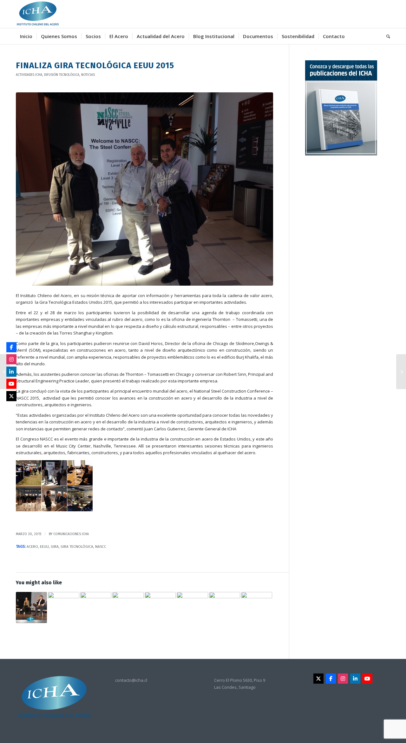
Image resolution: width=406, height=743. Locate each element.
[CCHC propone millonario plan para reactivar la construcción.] (192, 607)
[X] (318, 678)
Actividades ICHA (29, 75)
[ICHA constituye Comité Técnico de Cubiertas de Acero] (256, 601)
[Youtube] (367, 678)
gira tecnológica (77, 546)
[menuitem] (26, 36)
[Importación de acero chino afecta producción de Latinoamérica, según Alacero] (127, 601)
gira (55, 546)
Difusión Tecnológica (61, 75)
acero (32, 546)
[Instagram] (343, 678)
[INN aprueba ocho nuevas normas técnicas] (401, 371)
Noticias (88, 75)
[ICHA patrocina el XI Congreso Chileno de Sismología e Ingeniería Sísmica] (5, 371)
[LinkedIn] (355, 678)
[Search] (386, 36)
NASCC (100, 546)
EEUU (44, 546)
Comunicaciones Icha (71, 534)
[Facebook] (331, 678)
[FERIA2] (144, 189)
